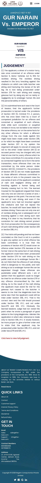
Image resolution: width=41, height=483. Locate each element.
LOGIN (36, 3)
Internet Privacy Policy (9, 407)
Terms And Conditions (9, 410)
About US (4, 397)
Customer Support (8, 404)
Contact (4, 400)
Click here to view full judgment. (15, 338)
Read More (6, 386)
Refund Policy (6, 417)
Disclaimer (5, 414)
